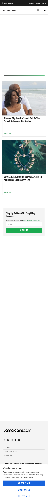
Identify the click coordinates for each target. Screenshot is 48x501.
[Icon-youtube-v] (19, 440)
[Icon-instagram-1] (12, 440)
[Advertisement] (24, 45)
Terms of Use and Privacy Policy (31, 220)
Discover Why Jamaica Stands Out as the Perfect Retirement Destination (22, 119)
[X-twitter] (8, 440)
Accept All (24, 483)
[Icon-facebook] (4, 440)
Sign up (24, 230)
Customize (24, 489)
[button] (38, 10)
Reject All (24, 496)
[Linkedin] (15, 440)
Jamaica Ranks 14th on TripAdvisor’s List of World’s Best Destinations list (23, 178)
